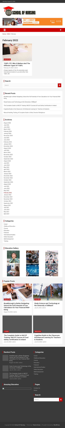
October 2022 (7, 180)
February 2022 (8, 192)
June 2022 (7, 188)
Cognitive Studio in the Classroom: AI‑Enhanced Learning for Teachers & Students (26, 109)
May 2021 (6, 211)
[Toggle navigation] (5, 30)
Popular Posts (9, 281)
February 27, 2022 (8, 68)
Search (59, 85)
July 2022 (6, 186)
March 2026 (7, 129)
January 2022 (7, 195)
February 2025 (8, 142)
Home (35, 390)
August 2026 (7, 123)
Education (7, 59)
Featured (6, 232)
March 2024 (7, 152)
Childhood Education (9, 226)
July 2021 (6, 207)
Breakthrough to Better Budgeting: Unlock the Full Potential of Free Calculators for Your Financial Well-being (17, 306)
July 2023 (6, 163)
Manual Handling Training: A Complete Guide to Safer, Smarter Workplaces (24, 112)
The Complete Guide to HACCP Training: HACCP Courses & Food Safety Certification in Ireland (30, 105)
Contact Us (37, 388)
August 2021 (7, 205)
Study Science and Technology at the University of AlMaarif (20, 102)
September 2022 (8, 182)
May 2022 (6, 190)
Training (6, 241)
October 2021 (7, 201)
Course (6, 228)
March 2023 (7, 171)
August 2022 (7, 184)
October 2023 (7, 156)
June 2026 (7, 127)
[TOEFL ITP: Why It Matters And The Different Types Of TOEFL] (17, 52)
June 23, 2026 (7, 342)
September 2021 (8, 203)
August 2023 (7, 161)
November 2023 (8, 154)
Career (6, 224)
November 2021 (8, 199)
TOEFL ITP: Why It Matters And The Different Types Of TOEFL (17, 64)
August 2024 (7, 148)
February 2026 (8, 131)
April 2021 (6, 214)
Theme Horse (36, 425)
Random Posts (9, 352)
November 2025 (8, 135)
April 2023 (6, 169)
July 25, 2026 (37, 307)
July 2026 (6, 125)
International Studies (9, 234)
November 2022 (8, 178)
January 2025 (7, 144)
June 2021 (7, 209)
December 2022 (8, 176)
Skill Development (9, 239)
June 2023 (7, 165)
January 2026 (7, 133)
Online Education (8, 237)
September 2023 (8, 159)
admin (16, 68)
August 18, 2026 (8, 312)
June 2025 (7, 140)
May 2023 (6, 167)
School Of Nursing (20, 425)
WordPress (57, 425)
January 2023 (7, 173)
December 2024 (8, 146)
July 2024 (6, 150)
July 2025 (6, 137)
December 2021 (8, 197)
